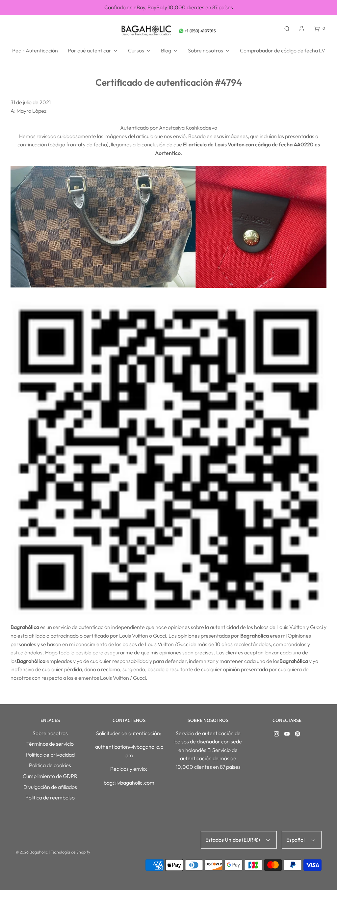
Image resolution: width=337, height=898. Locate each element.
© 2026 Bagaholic (31, 852)
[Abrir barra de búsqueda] (287, 28)
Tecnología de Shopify (70, 852)
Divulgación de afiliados (50, 787)
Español (296, 839)
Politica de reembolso (50, 797)
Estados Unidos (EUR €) (233, 839)
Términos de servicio (50, 743)
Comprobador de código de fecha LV (282, 50)
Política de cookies (50, 765)
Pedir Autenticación (35, 50)
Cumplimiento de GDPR (50, 776)
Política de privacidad (50, 754)
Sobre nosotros (50, 733)
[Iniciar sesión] (302, 28)
